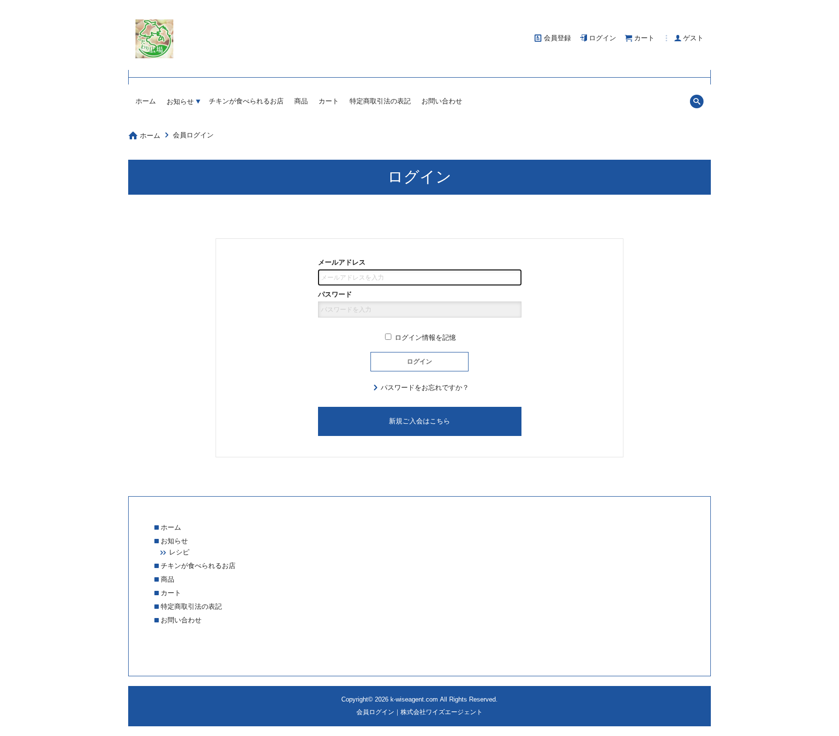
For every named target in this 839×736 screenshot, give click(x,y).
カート (329, 101)
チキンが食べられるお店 (246, 101)
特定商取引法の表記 (380, 101)
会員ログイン (193, 135)
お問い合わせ (441, 101)
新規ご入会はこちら (419, 421)
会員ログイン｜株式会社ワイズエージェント (419, 712)
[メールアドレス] (419, 277)
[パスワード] (419, 309)
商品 (301, 101)
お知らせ (180, 101)
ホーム (145, 101)
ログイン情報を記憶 (424, 337)
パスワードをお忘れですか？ (425, 387)
